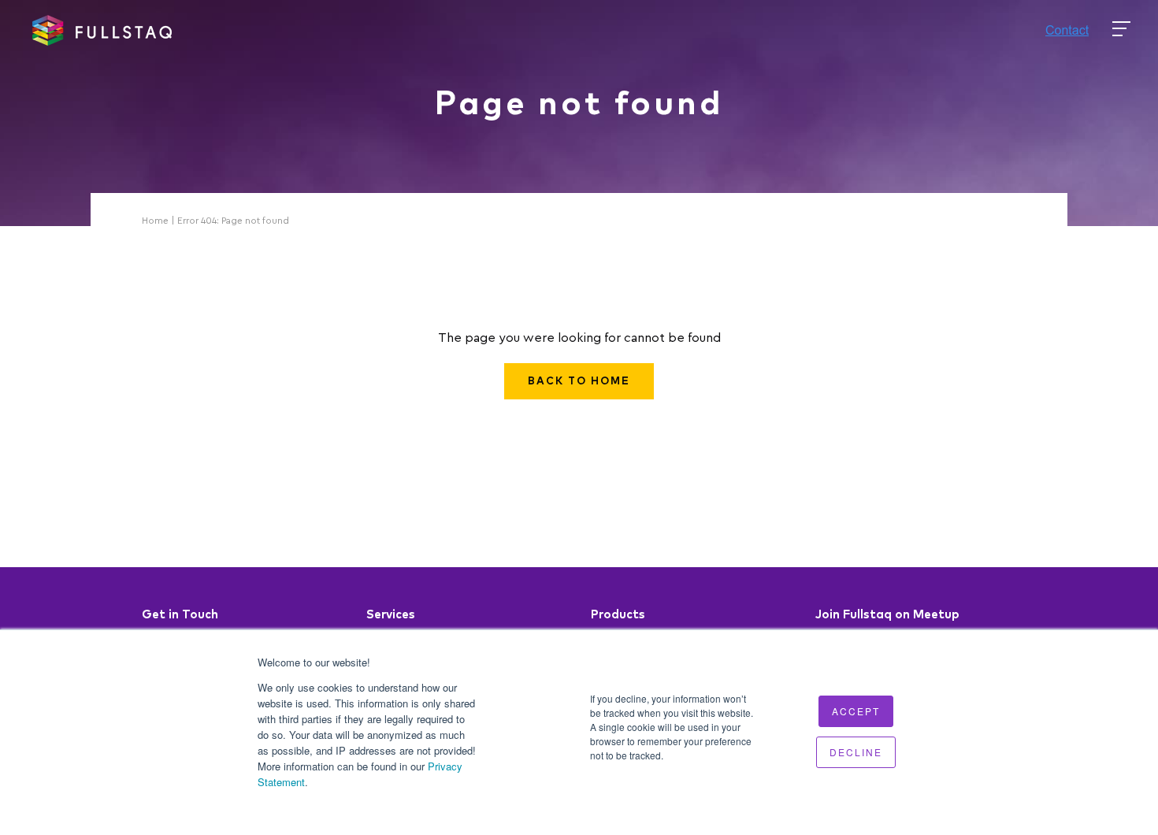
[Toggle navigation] (1121, 29)
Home (155, 220)
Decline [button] (856, 752)
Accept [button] (856, 711)
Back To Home (579, 382)
